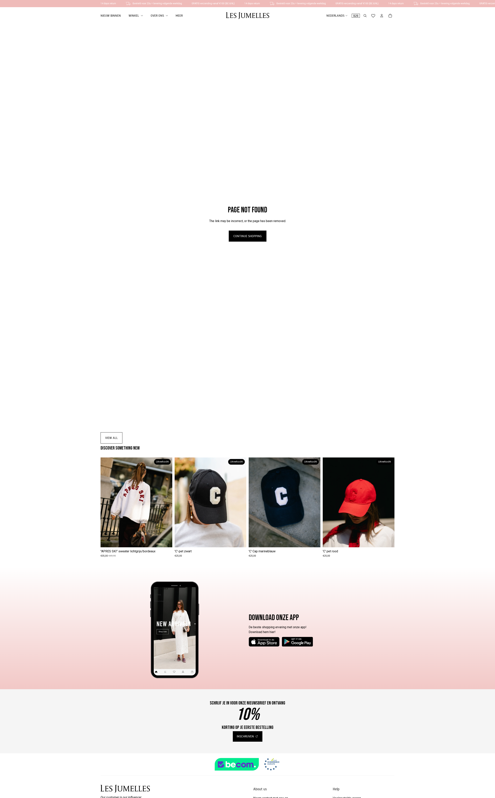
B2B (355, 16)
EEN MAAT (284, 541)
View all (111, 438)
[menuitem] (179, 15)
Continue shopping (247, 236)
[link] (136, 15)
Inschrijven (246, 736)
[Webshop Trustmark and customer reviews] (247, 764)
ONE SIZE (136, 541)
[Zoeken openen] (365, 15)
